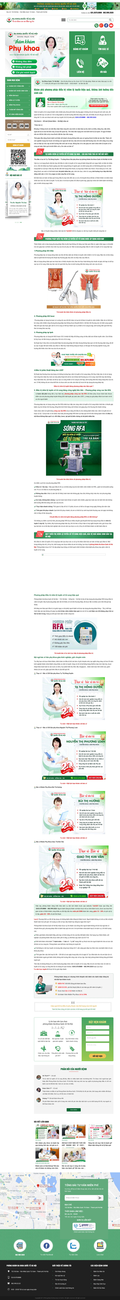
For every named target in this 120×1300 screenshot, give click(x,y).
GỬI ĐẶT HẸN (97, 1056)
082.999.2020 (108, 12)
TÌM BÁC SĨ (103, 49)
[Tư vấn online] (106, 25)
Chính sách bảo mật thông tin (84, 1232)
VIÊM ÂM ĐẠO (14, 95)
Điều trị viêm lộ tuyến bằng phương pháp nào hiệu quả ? (73, 386)
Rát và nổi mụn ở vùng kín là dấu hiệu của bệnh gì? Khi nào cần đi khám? (74, 1168)
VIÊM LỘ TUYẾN (14, 100)
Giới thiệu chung (60, 1271)
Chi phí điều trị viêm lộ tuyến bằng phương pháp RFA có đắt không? (74, 517)
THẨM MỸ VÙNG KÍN (16, 110)
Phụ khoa (38, 1140)
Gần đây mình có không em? (103, 1280)
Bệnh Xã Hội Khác (99, 1288)
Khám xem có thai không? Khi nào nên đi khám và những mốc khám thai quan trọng (47, 1168)
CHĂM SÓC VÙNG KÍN (16, 86)
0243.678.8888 (80, 117)
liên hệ (80, 71)
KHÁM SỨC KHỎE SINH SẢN (18, 91)
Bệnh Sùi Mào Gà (98, 1271)
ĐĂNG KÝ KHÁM (80, 49)
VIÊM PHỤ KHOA (14, 105)
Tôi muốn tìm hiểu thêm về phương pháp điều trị (74, 312)
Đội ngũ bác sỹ (60, 1276)
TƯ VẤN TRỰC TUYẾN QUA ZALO (18, 165)
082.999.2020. (52, 908)
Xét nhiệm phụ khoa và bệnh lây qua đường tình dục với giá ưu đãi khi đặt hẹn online (47, 1145)
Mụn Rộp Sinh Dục (99, 1284)
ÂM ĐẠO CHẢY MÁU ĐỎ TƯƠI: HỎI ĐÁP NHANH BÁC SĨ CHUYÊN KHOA (74, 1145)
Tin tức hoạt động (61, 1280)
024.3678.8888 (96, 12)
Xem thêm (73, 1110)
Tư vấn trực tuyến (40, 969)
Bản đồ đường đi (60, 1284)
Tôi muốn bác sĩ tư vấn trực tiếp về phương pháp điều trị (73, 653)
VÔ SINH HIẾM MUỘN (16, 114)
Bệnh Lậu (96, 1276)
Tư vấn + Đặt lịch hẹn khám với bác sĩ (73, 724)
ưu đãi (103, 71)
